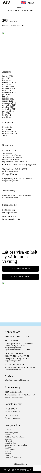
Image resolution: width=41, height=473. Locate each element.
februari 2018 (8, 86)
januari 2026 (7, 76)
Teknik (4, 135)
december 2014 (9, 103)
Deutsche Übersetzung (13, 457)
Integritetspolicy (10, 443)
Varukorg (8, 447)
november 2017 (9, 88)
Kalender (5, 129)
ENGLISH (27, 10)
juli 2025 (6, 78)
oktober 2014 (8, 107)
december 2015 (9, 92)
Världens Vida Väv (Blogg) (14, 437)
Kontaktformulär (17, 337)
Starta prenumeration (20, 269)
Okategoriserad (7, 131)
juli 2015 (6, 94)
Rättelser (8, 453)
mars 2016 (7, 90)
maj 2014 (6, 117)
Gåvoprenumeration (20, 277)
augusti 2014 (8, 111)
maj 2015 (6, 97)
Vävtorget (8, 441)
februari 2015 (8, 99)
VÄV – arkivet (10, 449)
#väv (18, 219)
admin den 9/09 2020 (16, 26)
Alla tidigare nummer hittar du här (17, 380)
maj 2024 (6, 80)
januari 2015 (7, 101)
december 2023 (9, 82)
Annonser (8, 439)
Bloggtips (5, 127)
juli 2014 (6, 113)
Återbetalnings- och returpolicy (16, 445)
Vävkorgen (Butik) (11, 433)
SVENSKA (14, 10)
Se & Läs (8, 451)
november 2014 (9, 105)
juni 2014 (6, 115)
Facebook (16, 411)
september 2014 (9, 109)
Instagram (16, 418)
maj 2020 (6, 84)
